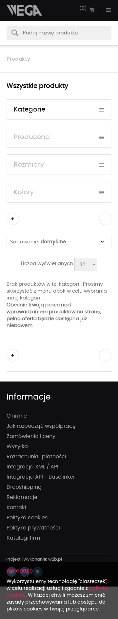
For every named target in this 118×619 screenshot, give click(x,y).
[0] (92, 10)
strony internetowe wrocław (34, 560)
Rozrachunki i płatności (36, 456)
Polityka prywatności (33, 527)
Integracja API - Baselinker (41, 477)
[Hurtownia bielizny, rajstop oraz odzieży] (25, 10)
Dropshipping (24, 487)
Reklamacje (22, 497)
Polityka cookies (27, 517)
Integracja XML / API (32, 466)
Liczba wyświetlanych (47, 263)
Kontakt (17, 507)
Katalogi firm (23, 538)
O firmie (17, 416)
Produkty (18, 58)
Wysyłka (17, 446)
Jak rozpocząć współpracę (41, 426)
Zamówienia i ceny (31, 436)
